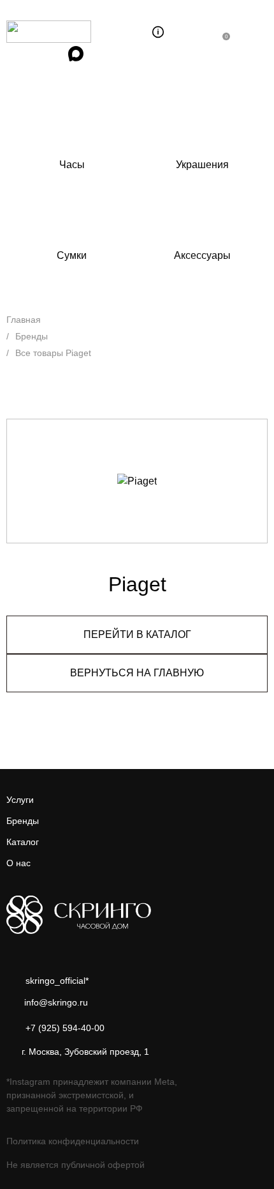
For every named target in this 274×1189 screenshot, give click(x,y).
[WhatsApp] (17, 54)
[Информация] (158, 32)
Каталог (22, 842)
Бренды (22, 821)
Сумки (72, 255)
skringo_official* (57, 980)
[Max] (76, 54)
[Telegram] (46, 54)
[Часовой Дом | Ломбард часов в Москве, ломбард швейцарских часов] (68, 31)
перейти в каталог (137, 634)
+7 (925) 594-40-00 (65, 1027)
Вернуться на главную (137, 672)
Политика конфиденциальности (72, 1141)
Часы (72, 164)
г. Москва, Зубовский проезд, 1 (85, 1051)
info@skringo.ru (56, 1002)
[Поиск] (132, 32)
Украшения (202, 164)
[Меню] (255, 31)
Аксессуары (202, 255)
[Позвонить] (197, 32)
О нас (18, 863)
